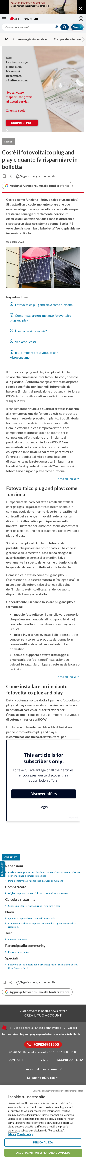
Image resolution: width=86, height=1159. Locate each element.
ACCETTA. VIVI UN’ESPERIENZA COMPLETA (43, 1152)
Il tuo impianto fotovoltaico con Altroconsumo (34, 355)
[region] (43, 1122)
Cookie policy (25, 1134)
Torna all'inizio (66, 479)
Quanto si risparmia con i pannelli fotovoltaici (31, 918)
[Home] (4, 1027)
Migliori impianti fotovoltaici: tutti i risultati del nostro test (38, 893)
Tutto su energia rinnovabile (28, 39)
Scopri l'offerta (70, 1059)
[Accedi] (81, 19)
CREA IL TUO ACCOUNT (43, 1015)
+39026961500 (46, 1044)
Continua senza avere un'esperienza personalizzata (58, 1090)
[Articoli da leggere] (4, 176)
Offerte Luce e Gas (17, 939)
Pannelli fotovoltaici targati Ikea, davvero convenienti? (36, 880)
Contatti (16, 1059)
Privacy (12, 1134)
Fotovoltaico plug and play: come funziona (43, 305)
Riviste (43, 1059)
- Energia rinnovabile (37, 176)
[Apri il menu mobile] (6, 19)
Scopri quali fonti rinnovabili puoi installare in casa (34, 905)
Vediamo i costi (25, 342)
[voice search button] (55, 27)
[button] (3, 869)
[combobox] (35, 27)
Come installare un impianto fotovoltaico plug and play (40, 317)
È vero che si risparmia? (30, 331)
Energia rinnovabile (18, 951)
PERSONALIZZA (43, 1142)
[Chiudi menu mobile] (80, 8)
